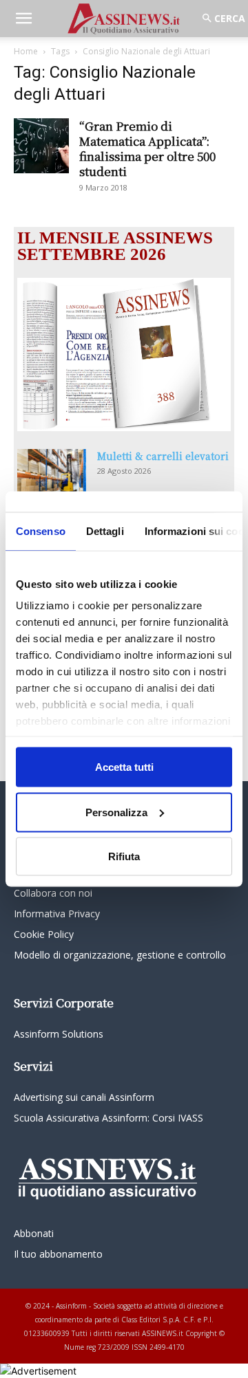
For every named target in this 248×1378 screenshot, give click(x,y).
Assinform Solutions (58, 1033)
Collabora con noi (53, 892)
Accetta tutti (124, 767)
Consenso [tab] (40, 531)
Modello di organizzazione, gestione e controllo (120, 954)
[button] (23, 18)
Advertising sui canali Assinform (84, 1097)
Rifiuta (124, 856)
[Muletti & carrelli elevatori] (51, 472)
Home (26, 51)
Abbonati (34, 1233)
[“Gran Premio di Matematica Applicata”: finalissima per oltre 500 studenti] (41, 145)
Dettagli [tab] (105, 531)
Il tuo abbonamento (58, 1253)
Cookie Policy (44, 934)
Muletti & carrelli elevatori (163, 456)
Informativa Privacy (57, 913)
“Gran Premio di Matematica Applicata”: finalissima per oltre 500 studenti (147, 148)
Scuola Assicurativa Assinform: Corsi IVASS (108, 1117)
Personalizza (116, 812)
